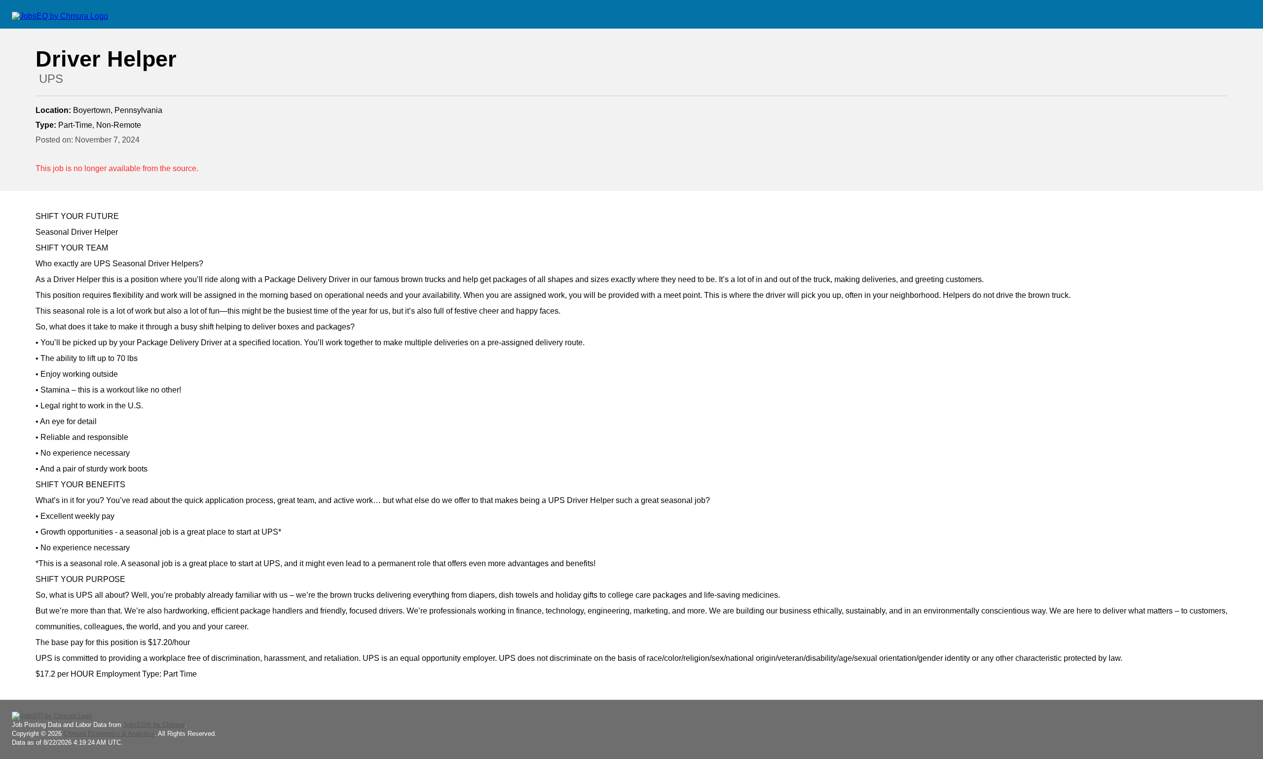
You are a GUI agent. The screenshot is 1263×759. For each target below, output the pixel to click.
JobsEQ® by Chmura (154, 724)
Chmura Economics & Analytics (109, 733)
